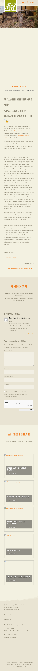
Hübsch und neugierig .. (18, 497)
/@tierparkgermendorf (12, 609)
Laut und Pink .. (14, 550)
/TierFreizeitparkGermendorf (14, 605)
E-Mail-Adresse (9, 376)
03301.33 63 (10, 628)
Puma (22, 90)
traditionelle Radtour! (18, 577)
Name (6, 369)
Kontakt (32, 2)
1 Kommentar (30, 90)
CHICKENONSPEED (19, 667)
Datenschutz (7, 615)
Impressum (7, 619)
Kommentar (8, 351)
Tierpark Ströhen (19, 131)
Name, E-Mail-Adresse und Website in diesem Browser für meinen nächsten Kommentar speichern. (17, 394)
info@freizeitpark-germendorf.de (16, 625)
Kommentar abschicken (26, 410)
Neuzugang (16, 90)
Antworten (31, 334)
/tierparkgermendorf (12, 607)
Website (6, 384)
